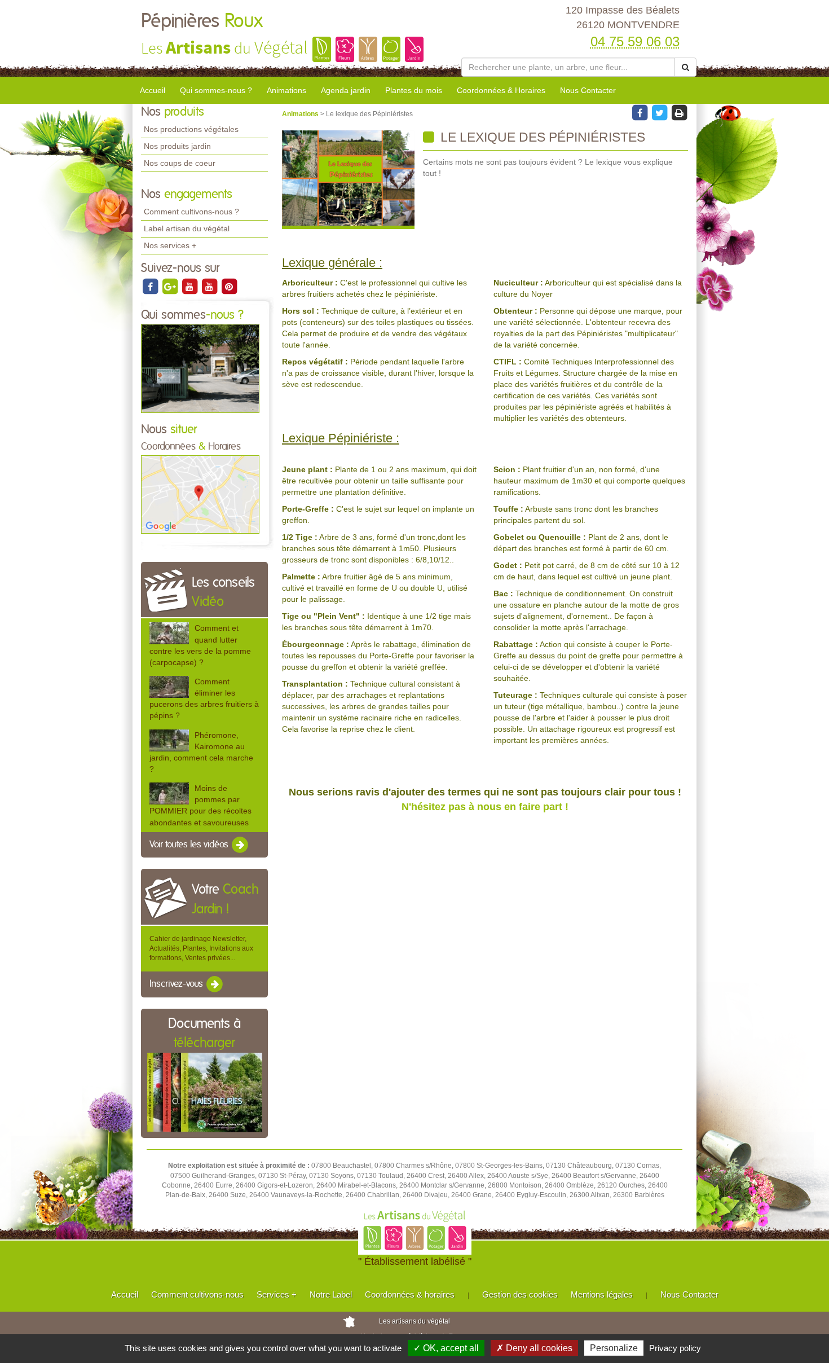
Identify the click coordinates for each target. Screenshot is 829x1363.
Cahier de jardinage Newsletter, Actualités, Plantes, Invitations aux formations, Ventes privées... (201, 948)
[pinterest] (229, 286)
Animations (286, 90)
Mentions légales (602, 1294)
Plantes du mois (413, 90)
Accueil (152, 90)
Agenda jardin (346, 90)
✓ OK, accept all (446, 1348)
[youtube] (190, 286)
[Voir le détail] (169, 633)
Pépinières (202, 21)
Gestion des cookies (520, 1294)
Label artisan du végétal (187, 228)
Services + (277, 1294)
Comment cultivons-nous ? (191, 211)
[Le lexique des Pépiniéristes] (348, 179)
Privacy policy (675, 1348)
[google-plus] (170, 286)
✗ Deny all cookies (534, 1348)
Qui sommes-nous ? (216, 90)
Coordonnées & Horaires (501, 90)
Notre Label (331, 1294)
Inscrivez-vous (177, 984)
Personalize (614, 1348)
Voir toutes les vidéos (190, 844)
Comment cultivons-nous (197, 1294)
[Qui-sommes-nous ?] (200, 368)
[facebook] (151, 286)
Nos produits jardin (177, 146)
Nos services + (170, 245)
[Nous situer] (200, 494)
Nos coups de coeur (179, 163)
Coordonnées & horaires (410, 1294)
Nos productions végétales (191, 129)
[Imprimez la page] (679, 112)
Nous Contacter (588, 90)
